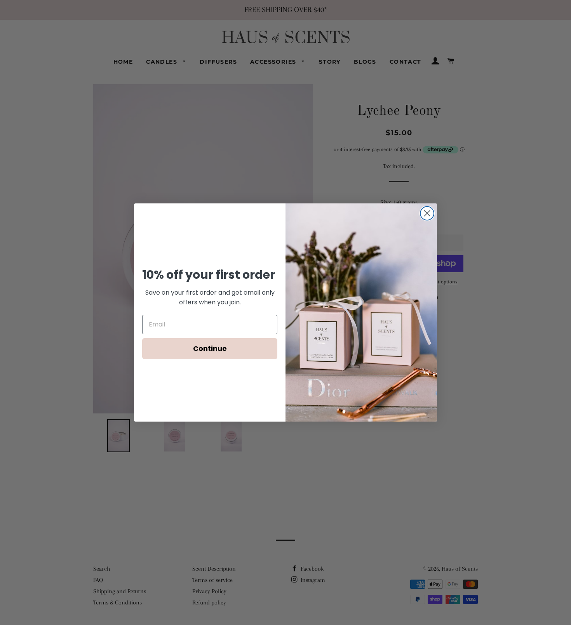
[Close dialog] (427, 213)
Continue (210, 348)
